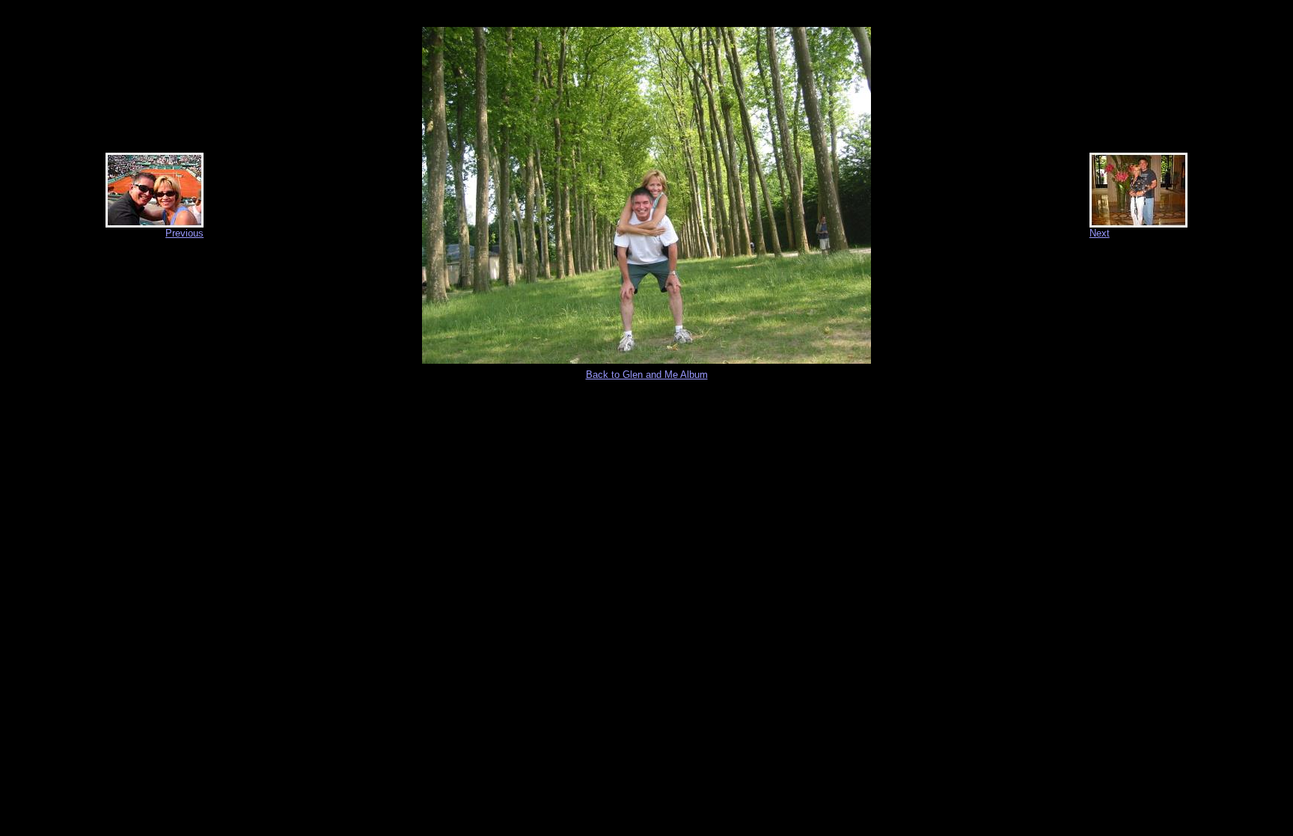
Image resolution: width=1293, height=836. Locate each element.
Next (1099, 233)
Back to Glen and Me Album (647, 374)
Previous (184, 233)
